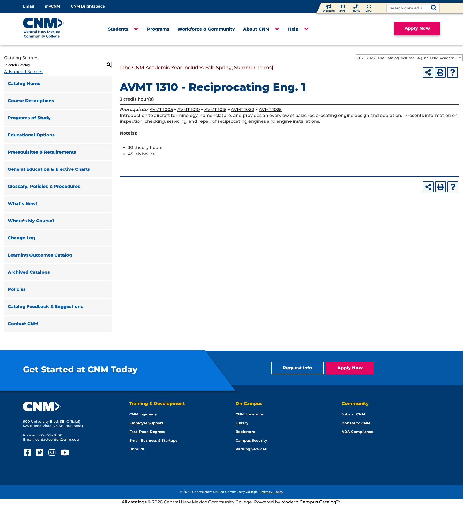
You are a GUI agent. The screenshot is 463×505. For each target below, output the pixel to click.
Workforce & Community (206, 29)
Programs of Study (29, 117)
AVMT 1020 (242, 109)
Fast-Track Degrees (147, 431)
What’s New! (22, 203)
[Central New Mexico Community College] (53, 29)
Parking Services (251, 449)
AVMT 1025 (270, 109)
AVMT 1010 (188, 109)
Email (28, 6)
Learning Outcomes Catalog (40, 255)
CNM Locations (250, 414)
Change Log (21, 237)
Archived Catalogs (29, 272)
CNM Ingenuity (143, 414)
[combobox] (409, 57)
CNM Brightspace (88, 6)
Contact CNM (23, 323)
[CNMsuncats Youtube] (64, 452)
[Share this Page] (428, 72)
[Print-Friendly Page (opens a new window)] (440, 72)
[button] (135, 29)
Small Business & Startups (153, 440)
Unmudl (136, 449)
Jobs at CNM (353, 414)
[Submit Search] (434, 8)
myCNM (52, 6)
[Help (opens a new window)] (452, 72)
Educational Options (31, 135)
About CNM (256, 29)
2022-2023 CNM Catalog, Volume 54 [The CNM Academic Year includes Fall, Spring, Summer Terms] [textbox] (409, 58)
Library (242, 423)
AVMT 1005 (161, 109)
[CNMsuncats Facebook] (27, 452)
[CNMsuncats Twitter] (39, 452)
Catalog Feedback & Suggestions (45, 306)
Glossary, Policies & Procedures (44, 186)
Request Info (297, 367)
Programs (158, 29)
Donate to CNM (356, 423)
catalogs (137, 501)
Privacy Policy (271, 492)
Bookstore (245, 431)
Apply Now (417, 28)
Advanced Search (23, 71)
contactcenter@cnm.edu (57, 439)
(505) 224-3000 (49, 435)
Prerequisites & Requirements (42, 152)
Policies (17, 289)
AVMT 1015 (215, 109)
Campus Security (251, 440)
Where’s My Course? (31, 220)
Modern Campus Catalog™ (311, 501)
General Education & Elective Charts (49, 169)
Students (118, 29)
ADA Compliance (357, 431)
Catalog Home (24, 83)
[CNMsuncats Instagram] (52, 452)
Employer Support (146, 423)
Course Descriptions (31, 100)
